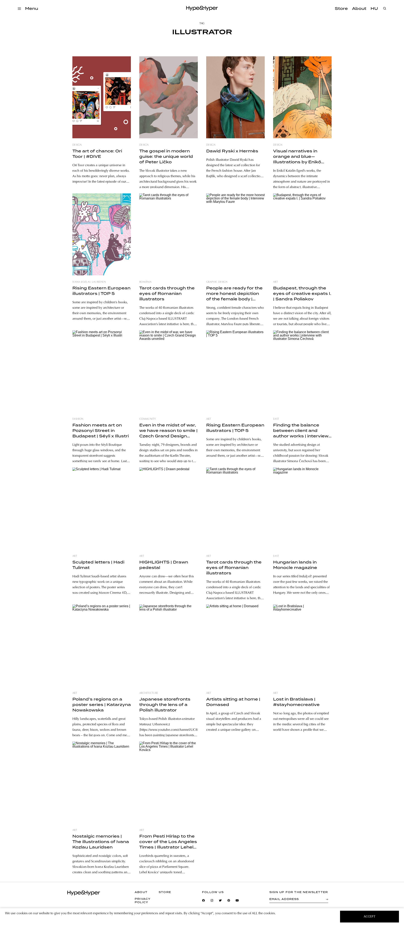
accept (370, 916)
